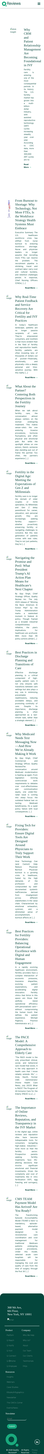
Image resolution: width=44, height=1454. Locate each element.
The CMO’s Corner (15, 1402)
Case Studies (12, 1387)
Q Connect (11, 1356)
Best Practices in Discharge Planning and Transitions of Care (26, 660)
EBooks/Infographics (15, 1392)
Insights (10, 1377)
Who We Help (28, 1335)
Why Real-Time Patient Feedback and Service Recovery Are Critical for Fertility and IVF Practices (26, 308)
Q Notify (10, 1345)
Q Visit (9, 1350)
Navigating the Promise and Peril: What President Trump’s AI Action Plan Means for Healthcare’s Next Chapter (24, 573)
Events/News (12, 1408)
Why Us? (26, 1340)
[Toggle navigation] (39, 4)
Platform (10, 1335)
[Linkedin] (37, 1442)
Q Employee (12, 1366)
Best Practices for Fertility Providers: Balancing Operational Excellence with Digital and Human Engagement (25, 947)
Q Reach (10, 1340)
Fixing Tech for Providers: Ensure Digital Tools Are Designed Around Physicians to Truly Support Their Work (25, 841)
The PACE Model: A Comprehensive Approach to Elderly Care (25, 1045)
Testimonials (28, 1361)
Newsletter (11, 1397)
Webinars (11, 1382)
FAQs (25, 1366)
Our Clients (28, 1356)
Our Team (27, 1350)
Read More (26, 165)
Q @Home (11, 1361)
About (25, 1345)
